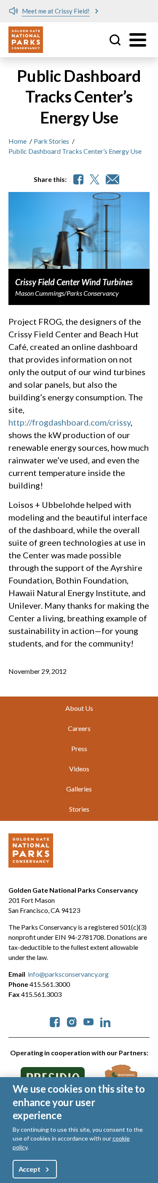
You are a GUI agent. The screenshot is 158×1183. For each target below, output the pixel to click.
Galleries (79, 789)
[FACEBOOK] (78, 179)
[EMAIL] (112, 179)
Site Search (115, 39)
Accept (29, 1169)
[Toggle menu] (138, 40)
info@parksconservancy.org (68, 974)
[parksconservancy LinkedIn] (105, 1021)
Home (17, 141)
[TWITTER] (94, 179)
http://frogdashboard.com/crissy (69, 422)
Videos (79, 769)
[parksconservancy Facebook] (55, 1021)
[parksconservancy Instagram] (72, 1021)
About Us (79, 708)
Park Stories (51, 141)
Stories (79, 809)
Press (79, 748)
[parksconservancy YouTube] (88, 1021)
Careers (79, 728)
